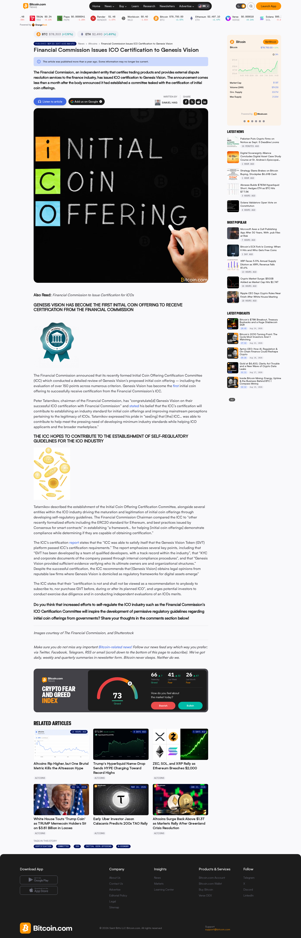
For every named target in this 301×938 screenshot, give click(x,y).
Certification (43, 846)
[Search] (251, 6)
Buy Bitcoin (206, 889)
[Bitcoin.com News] (34, 6)
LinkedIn (248, 895)
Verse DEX (205, 895)
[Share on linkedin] (204, 102)
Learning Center (164, 889)
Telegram (248, 877)
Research (149, 6)
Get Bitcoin (270, 41)
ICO (77, 846)
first (176, 386)
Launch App (268, 6)
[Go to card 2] (248, 121)
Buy (121, 6)
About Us (114, 877)
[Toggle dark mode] (241, 6)
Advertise (185, 6)
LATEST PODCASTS (238, 313)
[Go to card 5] (260, 121)
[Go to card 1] (245, 121)
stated (134, 406)
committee (63, 846)
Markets (159, 883)
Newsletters (167, 6)
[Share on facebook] (186, 102)
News (108, 6)
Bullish (190, 705)
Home (96, 6)
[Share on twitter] (192, 102)
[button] (101, 101)
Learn (135, 6)
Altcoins (92, 43)
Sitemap (114, 907)
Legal (112, 901)
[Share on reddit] (198, 102)
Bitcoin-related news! (115, 647)
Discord (248, 889)
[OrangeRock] (39, 25)
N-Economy (123, 846)
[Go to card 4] (256, 121)
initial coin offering (98, 846)
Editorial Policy (118, 895)
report (74, 542)
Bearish (163, 705)
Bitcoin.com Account (212, 877)
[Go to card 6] (264, 121)
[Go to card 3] (252, 121)
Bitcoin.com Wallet (210, 883)
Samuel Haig (169, 102)
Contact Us (116, 883)
